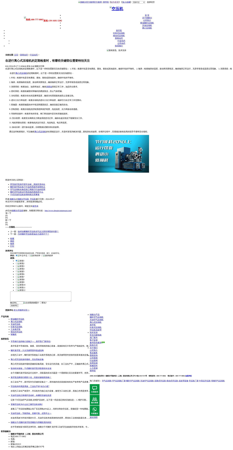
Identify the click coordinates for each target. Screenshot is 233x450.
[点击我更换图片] (31, 303)
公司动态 (121, 43)
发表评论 (14, 305)
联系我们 (119, 46)
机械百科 (94, 366)
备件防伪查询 (95, 343)
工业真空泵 (15, 329)
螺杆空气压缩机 (96, 317)
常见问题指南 (95, 335)
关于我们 (94, 348)
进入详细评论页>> (21, 310)
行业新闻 (94, 360)
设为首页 (115, 2)
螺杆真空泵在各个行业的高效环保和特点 (27, 187)
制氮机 (14, 334)
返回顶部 (94, 417)
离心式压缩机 (40, 132)
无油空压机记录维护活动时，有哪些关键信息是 (31, 395)
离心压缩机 (147, 28)
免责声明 (188, 376)
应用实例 (94, 363)
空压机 (33, 199)
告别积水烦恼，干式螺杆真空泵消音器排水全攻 (31, 368)
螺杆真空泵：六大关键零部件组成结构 (27, 350)
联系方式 (94, 345)
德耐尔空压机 (23, 199)
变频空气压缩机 (218, 381)
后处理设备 (183, 381)
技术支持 (94, 332)
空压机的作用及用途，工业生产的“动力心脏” (30, 386)
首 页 (147, 15)
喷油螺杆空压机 (17, 319)
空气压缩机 (107, 381)
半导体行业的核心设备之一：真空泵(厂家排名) (31, 341)
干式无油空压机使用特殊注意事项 (24, 195)
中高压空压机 (205, 381)
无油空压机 (15, 324)
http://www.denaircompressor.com (58, 211)
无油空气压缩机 (96, 320)
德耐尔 (13, 199)
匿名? (44, 303)
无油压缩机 (147, 25)
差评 (51, 256)
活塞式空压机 (160, 381)
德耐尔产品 (95, 315)
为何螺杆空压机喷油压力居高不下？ (33, 234)
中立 (25, 256)
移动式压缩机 (119, 36)
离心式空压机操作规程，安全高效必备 (27, 359)
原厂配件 (94, 338)
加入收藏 (126, 2)
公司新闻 (94, 358)
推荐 (12, 244)
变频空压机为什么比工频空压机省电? (27, 404)
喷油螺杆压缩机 (147, 23)
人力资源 (94, 368)
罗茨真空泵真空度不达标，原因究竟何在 (27, 184)
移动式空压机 (16, 332)
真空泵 (119, 31)
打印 (12, 246)
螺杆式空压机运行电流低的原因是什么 (26, 192)
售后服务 (94, 353)
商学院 (106, 2)
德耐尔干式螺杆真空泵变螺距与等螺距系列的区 (31, 422)
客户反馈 (94, 340)
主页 (16, 55)
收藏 (12, 239)
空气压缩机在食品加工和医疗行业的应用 (27, 189)
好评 (38, 256)
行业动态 (121, 41)
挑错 (12, 241)
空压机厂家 (194, 381)
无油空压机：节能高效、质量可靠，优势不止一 (31, 413)
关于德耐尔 (147, 18)
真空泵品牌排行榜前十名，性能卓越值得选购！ (31, 377)
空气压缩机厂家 (119, 381)
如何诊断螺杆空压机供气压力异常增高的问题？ (38, 231)
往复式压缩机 (119, 33)
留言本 (35, 206)
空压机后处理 (95, 330)
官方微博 (98, 2)
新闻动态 (119, 38)
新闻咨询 (94, 355)
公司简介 (147, 20)
